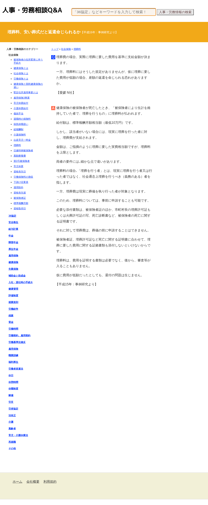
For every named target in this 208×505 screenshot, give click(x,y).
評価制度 (13, 295)
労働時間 (13, 328)
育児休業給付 (21, 103)
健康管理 (13, 288)
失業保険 (13, 269)
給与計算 (13, 229)
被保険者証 (20, 198)
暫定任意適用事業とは (26, 92)
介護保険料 (20, 134)
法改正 (12, 415)
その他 (12, 448)
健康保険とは (21, 68)
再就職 (12, 442)
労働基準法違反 (17, 342)
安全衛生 (13, 222)
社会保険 (66, 49)
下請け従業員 (21, 182)
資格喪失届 (20, 192)
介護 (11, 421)
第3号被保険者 (22, 161)
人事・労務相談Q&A (13, 6)
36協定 (12, 215)
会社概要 (32, 481)
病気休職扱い (21, 124)
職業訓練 (13, 355)
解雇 (11, 395)
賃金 (11, 322)
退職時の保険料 (22, 118)
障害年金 (13, 242)
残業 (11, 315)
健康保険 (13, 262)
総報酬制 (18, 129)
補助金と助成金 (17, 275)
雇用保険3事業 (22, 97)
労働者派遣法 (16, 368)
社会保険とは (21, 73)
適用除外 (18, 187)
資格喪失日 (20, 171)
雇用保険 (13, 255)
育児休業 (18, 166)
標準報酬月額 (21, 203)
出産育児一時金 (22, 140)
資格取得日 (20, 208)
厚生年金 (13, 249)
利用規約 (49, 481)
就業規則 (13, 302)
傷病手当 (18, 113)
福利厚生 (13, 362)
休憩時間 (13, 382)
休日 (11, 375)
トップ (54, 49)
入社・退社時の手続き (21, 282)
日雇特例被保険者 (23, 150)
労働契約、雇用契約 (19, 335)
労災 (11, 402)
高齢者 (12, 428)
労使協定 (13, 408)
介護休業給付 (21, 108)
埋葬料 (77, 49)
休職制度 (13, 388)
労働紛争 (13, 308)
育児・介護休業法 (18, 435)
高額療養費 (20, 155)
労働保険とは (21, 78)
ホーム (17, 481)
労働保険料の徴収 (23, 176)
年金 (11, 235)
